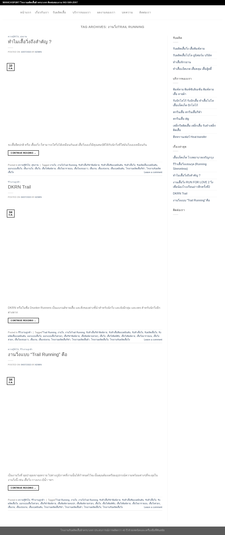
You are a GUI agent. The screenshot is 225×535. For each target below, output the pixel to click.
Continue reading (23, 153)
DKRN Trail (19, 186)
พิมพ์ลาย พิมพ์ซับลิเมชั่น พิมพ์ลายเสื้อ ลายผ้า (193, 92)
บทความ (127, 12)
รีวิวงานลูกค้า (14, 182)
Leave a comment (153, 172)
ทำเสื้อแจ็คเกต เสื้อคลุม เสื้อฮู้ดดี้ (192, 69)
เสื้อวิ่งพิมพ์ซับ (113, 336)
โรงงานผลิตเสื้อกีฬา (135, 168)
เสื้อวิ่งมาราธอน (65, 168)
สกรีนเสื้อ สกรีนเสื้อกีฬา (187, 112)
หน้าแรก (25, 12)
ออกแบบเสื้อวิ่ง (15, 168)
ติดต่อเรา (145, 12)
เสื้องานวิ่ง (28, 168)
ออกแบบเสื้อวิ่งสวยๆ (52, 336)
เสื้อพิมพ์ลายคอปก (66, 503)
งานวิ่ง (53, 165)
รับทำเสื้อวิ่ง (129, 165)
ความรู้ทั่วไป (13, 37)
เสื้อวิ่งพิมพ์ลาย (49, 168)
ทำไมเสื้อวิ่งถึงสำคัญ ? (29, 41)
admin (38, 52)
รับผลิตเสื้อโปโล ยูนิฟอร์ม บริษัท (192, 55)
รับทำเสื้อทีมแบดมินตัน (112, 165)
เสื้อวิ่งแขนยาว (81, 168)
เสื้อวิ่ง (37, 168)
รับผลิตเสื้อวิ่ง (150, 332)
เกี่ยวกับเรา (42, 12)
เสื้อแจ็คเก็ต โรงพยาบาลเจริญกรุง (193, 157)
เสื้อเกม (93, 168)
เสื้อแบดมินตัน (117, 168)
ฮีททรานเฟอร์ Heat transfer (190, 137)
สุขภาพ (23, 37)
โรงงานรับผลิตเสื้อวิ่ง (120, 339)
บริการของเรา (82, 12)
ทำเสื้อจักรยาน (182, 62)
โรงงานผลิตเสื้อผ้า (81, 339)
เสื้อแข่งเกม (103, 168)
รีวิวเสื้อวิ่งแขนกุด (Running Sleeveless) (190, 166)
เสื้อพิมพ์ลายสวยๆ (89, 336)
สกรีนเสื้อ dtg (181, 118)
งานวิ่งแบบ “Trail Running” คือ (37, 354)
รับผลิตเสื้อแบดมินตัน (147, 165)
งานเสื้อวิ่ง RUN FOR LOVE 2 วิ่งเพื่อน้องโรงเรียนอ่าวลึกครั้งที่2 (193, 184)
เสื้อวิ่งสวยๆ (154, 503)
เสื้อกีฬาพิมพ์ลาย (72, 336)
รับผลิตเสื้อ (59, 12)
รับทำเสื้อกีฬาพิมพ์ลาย (89, 165)
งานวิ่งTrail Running (67, 165)
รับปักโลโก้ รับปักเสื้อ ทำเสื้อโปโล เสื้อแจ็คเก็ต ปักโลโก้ (193, 103)
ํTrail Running (49, 332)
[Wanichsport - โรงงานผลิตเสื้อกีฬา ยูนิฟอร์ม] (9, 12)
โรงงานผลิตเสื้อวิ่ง (99, 339)
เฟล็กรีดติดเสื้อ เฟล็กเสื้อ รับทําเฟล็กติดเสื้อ (194, 128)
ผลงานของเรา (106, 12)
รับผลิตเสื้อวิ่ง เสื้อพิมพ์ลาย (189, 48)
